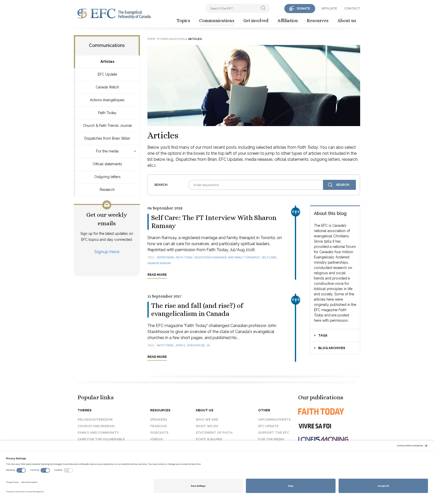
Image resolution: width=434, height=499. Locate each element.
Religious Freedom (95, 419)
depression (165, 257)
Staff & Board (209, 439)
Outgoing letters (107, 177)
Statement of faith (214, 432)
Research (107, 190)
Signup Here (107, 251)
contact (352, 8)
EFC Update (107, 74)
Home (151, 39)
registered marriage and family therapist (227, 257)
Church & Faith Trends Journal (107, 126)
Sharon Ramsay (159, 263)
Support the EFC (273, 432)
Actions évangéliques (107, 100)
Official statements (107, 164)
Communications (216, 20)
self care (269, 257)
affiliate (329, 8)
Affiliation (288, 20)
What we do (207, 426)
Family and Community (98, 432)
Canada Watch (107, 87)
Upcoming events (274, 419)
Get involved (255, 20)
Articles (107, 62)
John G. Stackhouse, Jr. (192, 345)
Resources (318, 20)
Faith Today (107, 113)
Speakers (158, 419)
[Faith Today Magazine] (331, 411)
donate (303, 8)
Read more (157, 274)
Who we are (207, 419)
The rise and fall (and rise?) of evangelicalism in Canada (197, 310)
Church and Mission (96, 426)
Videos (156, 439)
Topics (183, 20)
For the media (107, 151)
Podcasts (159, 432)
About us (347, 20)
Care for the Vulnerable (101, 439)
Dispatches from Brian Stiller (107, 138)
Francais (158, 426)
